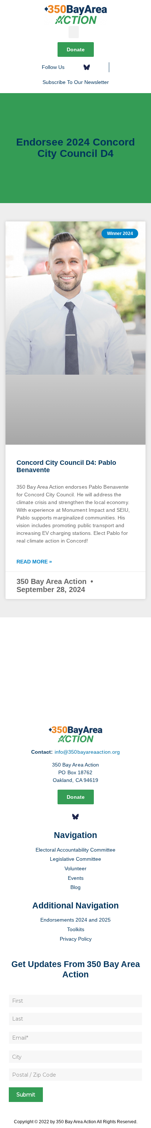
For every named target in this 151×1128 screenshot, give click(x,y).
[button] (74, 32)
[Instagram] (98, 67)
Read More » (34, 561)
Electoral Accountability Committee (75, 850)
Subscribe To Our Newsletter (76, 82)
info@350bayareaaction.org (87, 752)
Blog (75, 887)
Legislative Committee (75, 859)
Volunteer (75, 868)
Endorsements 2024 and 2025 (75, 920)
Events (76, 878)
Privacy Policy (76, 939)
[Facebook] (75, 67)
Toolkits (75, 929)
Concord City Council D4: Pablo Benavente (66, 466)
